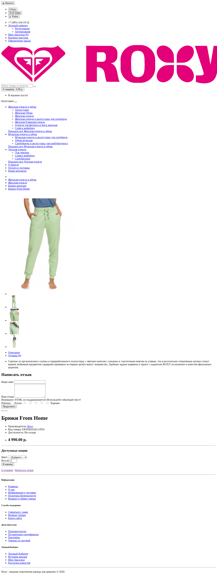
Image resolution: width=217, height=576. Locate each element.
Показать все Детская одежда (25, 161)
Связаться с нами (18, 512)
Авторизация (22, 31)
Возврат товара (17, 515)
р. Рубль (13, 16)
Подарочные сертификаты (23, 534)
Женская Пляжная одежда (30, 122)
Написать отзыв (24, 470)
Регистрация (22, 28)
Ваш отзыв (7, 396)
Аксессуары (22, 109)
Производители (17, 531)
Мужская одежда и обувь (22, 134)
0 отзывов (7, 470)
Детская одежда (17, 149)
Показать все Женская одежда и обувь (30, 131)
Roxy (30, 426)
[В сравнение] (6, 410)
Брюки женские (17, 185)
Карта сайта (15, 518)
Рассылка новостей (19, 562)
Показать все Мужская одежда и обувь (30, 146)
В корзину (8, 464)
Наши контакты (17, 170)
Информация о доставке (22, 492)
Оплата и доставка (19, 167)
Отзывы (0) (14, 355)
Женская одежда (24, 116)
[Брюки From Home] (42, 293)
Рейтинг (6, 403)
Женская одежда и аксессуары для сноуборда (41, 119)
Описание (14, 352)
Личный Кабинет (18, 553)
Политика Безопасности (22, 495)
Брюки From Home (19, 188)
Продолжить (9, 406)
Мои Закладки (16, 559)
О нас (11, 489)
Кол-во (5, 460)
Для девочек (22, 152)
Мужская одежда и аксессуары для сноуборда (41, 137)
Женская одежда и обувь (22, 106)
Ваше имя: (7, 381)
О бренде (13, 164)
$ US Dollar (15, 13)
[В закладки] (2, 410)
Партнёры (14, 537)
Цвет (4, 457)
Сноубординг (23, 158)
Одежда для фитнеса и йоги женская (36, 125)
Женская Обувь (24, 112)
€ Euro (12, 9)
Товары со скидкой (19, 540)
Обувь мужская (24, 140)
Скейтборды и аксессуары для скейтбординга (41, 143)
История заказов (17, 556)
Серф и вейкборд (25, 128)
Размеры (13, 486)
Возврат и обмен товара (22, 498)
